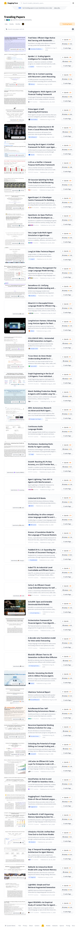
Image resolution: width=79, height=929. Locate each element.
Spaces (62, 925)
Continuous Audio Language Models (35, 427)
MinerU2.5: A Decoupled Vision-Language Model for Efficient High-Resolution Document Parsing (42, 304)
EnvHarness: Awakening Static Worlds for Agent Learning (40, 445)
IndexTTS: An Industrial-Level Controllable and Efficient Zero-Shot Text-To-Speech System (41, 568)
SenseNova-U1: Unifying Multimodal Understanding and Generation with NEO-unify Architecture (41, 286)
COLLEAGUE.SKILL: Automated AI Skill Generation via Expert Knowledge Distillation (41, 339)
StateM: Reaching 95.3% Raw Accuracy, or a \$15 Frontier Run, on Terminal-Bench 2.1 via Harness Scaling (42, 463)
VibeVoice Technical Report (39, 692)
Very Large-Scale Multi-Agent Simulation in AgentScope (40, 233)
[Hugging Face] (42, 925)
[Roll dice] (72, 29)
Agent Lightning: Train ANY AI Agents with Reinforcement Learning (40, 480)
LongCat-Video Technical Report (41, 251)
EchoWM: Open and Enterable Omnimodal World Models (40, 603)
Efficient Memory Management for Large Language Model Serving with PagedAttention (42, 269)
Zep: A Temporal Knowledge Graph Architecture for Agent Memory (42, 850)
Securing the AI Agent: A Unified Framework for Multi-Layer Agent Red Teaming (42, 145)
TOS (19, 925)
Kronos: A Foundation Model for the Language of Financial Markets (42, 533)
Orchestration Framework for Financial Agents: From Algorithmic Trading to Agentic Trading (42, 621)
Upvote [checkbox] (67, 39)
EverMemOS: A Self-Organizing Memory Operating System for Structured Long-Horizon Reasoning (40, 815)
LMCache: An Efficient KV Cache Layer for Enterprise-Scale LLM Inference (41, 762)
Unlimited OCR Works (37, 498)
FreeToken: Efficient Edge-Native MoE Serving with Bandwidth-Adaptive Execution (41, 39)
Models (48, 925)
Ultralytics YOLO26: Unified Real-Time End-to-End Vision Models (41, 833)
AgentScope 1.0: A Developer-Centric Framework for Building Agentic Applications (41, 198)
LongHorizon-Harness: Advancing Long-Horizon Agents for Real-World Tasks (42, 322)
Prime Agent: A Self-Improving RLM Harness (38, 110)
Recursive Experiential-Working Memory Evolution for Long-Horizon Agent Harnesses (41, 726)
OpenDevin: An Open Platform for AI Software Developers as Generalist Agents (40, 216)
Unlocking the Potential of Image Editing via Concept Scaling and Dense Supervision (41, 745)
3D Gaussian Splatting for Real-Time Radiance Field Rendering (41, 181)
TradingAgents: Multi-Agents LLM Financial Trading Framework (42, 92)
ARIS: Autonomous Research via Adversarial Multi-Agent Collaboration (39, 409)
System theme (11, 925)
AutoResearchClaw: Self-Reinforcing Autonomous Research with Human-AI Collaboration (42, 709)
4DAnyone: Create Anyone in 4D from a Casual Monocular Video (41, 128)
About (31, 925)
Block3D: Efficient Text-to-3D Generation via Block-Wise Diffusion (42, 655)
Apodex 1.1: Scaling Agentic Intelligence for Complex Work (40, 57)
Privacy (25, 925)
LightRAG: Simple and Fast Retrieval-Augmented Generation (41, 886)
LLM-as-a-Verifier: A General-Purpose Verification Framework (41, 163)
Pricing (68, 925)
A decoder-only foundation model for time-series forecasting (42, 639)
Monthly (18, 24)
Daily (6, 24)
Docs (73, 925)
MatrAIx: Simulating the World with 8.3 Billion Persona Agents (40, 674)
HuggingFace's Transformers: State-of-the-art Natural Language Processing (42, 798)
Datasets (55, 925)
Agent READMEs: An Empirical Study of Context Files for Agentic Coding (42, 903)
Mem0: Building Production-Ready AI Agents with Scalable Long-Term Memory (42, 392)
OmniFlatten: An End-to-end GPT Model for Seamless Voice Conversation (40, 780)
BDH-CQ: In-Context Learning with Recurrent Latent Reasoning (41, 75)
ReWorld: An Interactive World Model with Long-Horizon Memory (42, 868)
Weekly (11, 24)
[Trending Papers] (23, 24)
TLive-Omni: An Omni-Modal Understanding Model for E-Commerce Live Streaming (39, 357)
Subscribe (57, 8)
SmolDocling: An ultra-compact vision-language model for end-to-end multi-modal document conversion (42, 516)
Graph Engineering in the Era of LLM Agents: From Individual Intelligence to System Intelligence (42, 375)
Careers (37, 925)
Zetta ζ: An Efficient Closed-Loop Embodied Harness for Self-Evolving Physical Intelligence (41, 586)
